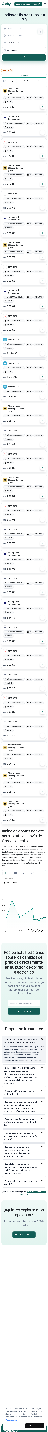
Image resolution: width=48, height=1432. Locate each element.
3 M (6, 873)
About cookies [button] (11, 1420)
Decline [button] (15, 1426)
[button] (24, 1041)
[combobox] (24, 28)
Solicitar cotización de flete (26, 4)
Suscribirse (22, 1011)
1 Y (24, 873)
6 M (15, 873)
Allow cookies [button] (34, 1426)
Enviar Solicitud (22, 1234)
